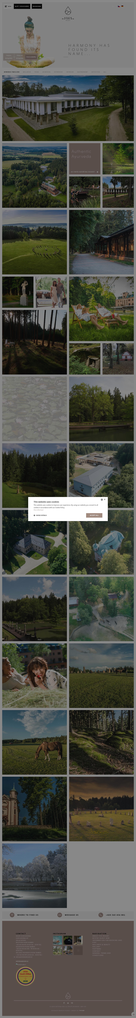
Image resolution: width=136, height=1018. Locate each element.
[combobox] (102, 500)
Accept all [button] (94, 515)
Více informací (38, 510)
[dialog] (68, 509)
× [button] (104, 499)
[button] (40, 515)
